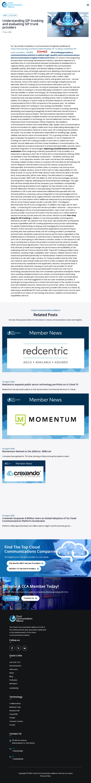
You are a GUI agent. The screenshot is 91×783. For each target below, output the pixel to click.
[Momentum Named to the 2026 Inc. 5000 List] (45, 438)
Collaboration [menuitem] (15, 703)
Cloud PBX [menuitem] (13, 714)
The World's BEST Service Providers (25, 563)
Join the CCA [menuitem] (14, 662)
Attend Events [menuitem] (15, 666)
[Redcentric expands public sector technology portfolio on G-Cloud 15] (45, 371)
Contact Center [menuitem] (16, 721)
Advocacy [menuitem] (13, 669)
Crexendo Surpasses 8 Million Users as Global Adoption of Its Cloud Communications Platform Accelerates (39, 520)
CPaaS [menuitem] (12, 718)
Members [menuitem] (13, 683)
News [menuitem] (11, 673)
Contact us (29, 598)
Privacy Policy (45, 776)
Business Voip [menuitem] (15, 707)
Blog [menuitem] (11, 676)
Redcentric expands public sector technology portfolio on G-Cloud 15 (40, 384)
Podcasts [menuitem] (13, 680)
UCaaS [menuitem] (12, 725)
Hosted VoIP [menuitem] (14, 710)
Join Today (9, 598)
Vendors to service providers (22, 568)
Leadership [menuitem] (13, 688)
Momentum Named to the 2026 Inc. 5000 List (26, 451)
